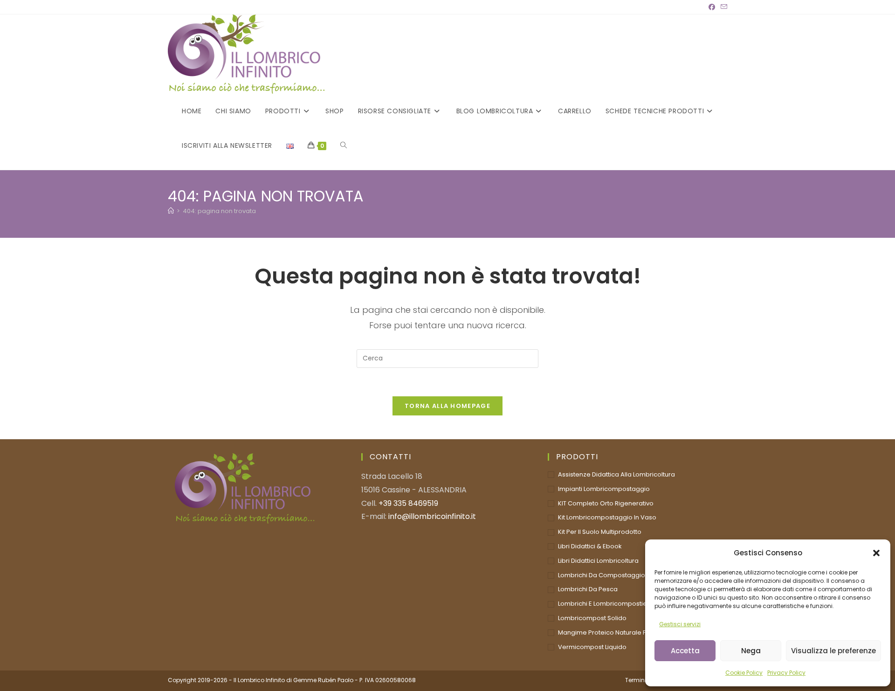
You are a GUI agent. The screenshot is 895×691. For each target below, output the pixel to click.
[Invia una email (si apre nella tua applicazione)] (722, 7)
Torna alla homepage (447, 405)
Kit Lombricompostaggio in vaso (607, 517)
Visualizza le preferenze (833, 651)
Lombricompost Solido (592, 618)
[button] (876, 553)
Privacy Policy (786, 673)
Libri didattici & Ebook (590, 546)
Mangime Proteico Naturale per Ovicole (618, 632)
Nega (751, 651)
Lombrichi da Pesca (588, 589)
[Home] (171, 211)
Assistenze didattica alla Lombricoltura (616, 474)
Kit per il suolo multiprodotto (599, 531)
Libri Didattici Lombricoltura (598, 560)
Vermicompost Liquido (592, 647)
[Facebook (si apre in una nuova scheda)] (712, 7)
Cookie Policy (744, 673)
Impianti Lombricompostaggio (604, 488)
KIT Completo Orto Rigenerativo (606, 503)
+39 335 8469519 (408, 503)
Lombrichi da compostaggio (601, 575)
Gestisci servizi (680, 624)
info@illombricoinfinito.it (432, 516)
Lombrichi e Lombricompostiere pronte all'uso (627, 603)
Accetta (685, 651)
